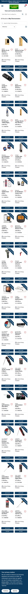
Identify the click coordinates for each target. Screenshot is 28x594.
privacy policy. (5, 582)
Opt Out (15, 591)
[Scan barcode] (26, 14)
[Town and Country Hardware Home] (14, 7)
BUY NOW (7, 69)
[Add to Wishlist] (11, 49)
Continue (5, 591)
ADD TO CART (7, 66)
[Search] (23, 14)
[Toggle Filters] (26, 27)
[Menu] (2, 6)
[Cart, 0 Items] (25, 6)
